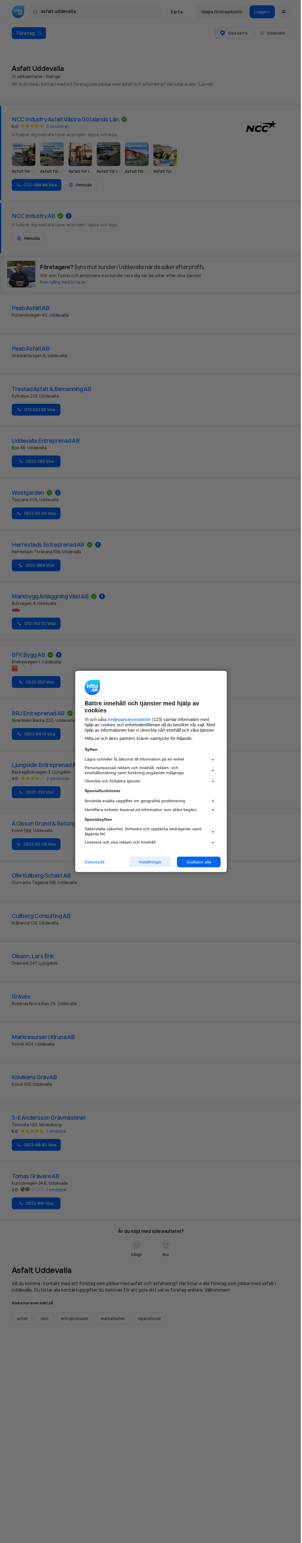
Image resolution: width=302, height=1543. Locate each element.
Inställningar (150, 862)
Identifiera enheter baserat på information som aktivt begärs (140, 809)
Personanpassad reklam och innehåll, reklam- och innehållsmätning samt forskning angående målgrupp (134, 770)
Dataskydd (94, 862)
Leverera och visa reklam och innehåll (120, 842)
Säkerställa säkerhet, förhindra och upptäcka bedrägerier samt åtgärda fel (143, 831)
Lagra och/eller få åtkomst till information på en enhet (134, 759)
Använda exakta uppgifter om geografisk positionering (135, 800)
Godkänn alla (198, 862)
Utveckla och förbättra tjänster (113, 781)
